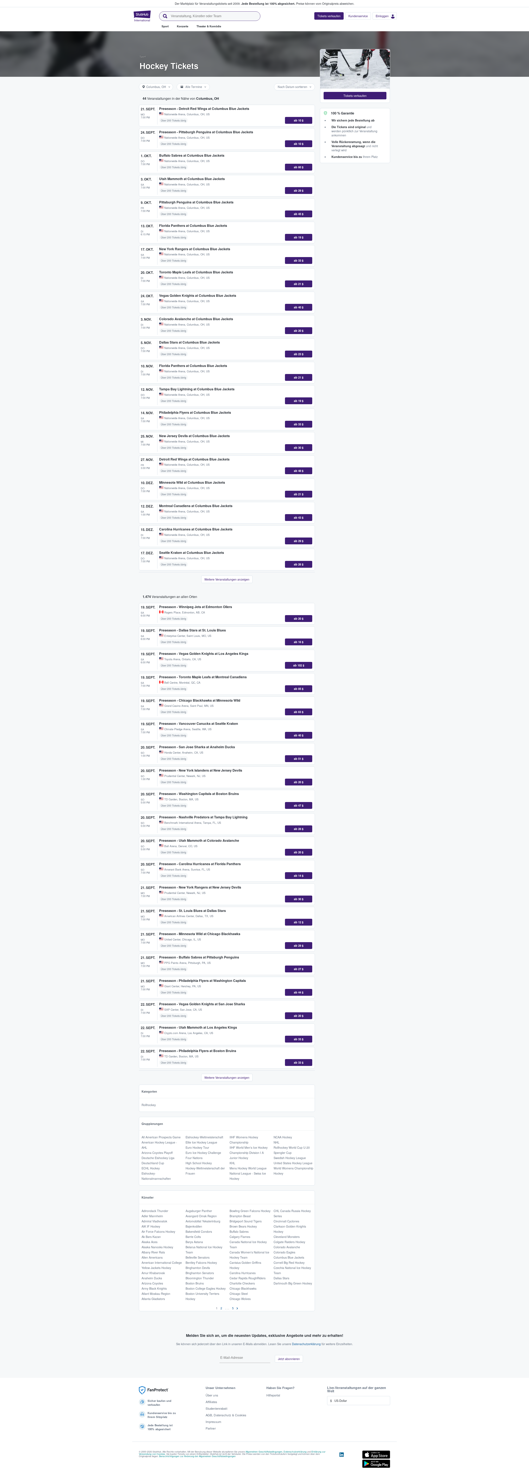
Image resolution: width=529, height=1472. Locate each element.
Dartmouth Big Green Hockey (293, 1283)
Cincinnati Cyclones (286, 1221)
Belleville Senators (198, 1257)
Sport (142, 56)
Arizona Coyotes (152, 1283)
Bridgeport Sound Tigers (246, 1221)
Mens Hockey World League (248, 1168)
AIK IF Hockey (151, 1226)
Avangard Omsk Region (201, 1216)
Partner (211, 1428)
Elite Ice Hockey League (201, 1142)
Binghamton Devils (198, 1268)
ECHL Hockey (151, 1168)
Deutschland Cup (153, 1163)
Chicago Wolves (240, 1299)
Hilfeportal (273, 1395)
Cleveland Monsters (287, 1237)
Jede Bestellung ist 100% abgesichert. (268, 3)
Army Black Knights (154, 1288)
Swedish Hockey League (290, 1158)
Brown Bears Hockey (243, 1226)
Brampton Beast (240, 1216)
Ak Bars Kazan (151, 1237)
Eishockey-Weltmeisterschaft (204, 1137)
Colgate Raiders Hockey (289, 1242)
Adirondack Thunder (155, 1211)
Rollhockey (149, 1105)
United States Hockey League (293, 1163)
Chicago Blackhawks (243, 1288)
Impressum (213, 1421)
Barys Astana (194, 1242)
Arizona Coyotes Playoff (157, 1153)
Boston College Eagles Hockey (206, 1288)
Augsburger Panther (199, 1211)
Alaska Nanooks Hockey (157, 1247)
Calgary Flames (240, 1237)
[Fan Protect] (154, 1390)
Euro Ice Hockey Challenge (203, 1153)
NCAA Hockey (283, 1137)
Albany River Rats (153, 1252)
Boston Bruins (195, 1283)
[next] (237, 1308)
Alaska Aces (149, 1242)
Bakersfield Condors (199, 1231)
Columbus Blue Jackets (289, 1257)
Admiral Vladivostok (154, 1221)
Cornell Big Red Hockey (289, 1262)
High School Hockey (199, 1163)
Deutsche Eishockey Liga (158, 1158)
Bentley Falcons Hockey (201, 1262)
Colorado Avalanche (287, 1247)
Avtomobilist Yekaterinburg (203, 1221)
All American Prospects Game (161, 1137)
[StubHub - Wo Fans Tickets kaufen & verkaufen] (142, 15)
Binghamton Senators (200, 1273)
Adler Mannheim (152, 1216)
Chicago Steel (239, 1294)
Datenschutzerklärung (306, 1344)
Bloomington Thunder (200, 1278)
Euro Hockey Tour (197, 1147)
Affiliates (211, 1401)
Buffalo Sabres (239, 1231)
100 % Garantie (342, 113)
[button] (355, 95)
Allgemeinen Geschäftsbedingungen (263, 1451)
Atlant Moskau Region (156, 1294)
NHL (276, 1142)
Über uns (212, 1395)
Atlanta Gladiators (153, 1299)
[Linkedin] (341, 1460)
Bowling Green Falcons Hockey (250, 1211)
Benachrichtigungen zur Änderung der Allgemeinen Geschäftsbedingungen (197, 1456)
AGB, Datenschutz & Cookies (226, 1415)
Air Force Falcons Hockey (158, 1231)
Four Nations (194, 1158)
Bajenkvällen (194, 1226)
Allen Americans (152, 1257)
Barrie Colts (193, 1237)
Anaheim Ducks (152, 1278)
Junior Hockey (239, 1158)
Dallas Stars (281, 1278)
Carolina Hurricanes (243, 1273)
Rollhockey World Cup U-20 (292, 1147)
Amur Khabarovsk (153, 1273)
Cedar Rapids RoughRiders (248, 1278)
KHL (232, 1163)
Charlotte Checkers (242, 1283)
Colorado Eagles (284, 1252)
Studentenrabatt (216, 1408)
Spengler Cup (283, 1153)
